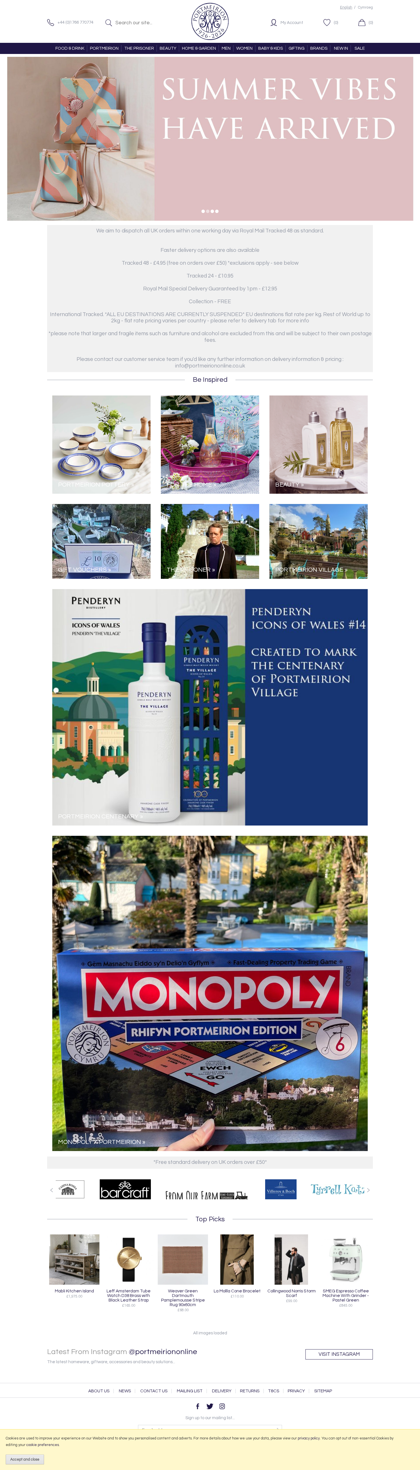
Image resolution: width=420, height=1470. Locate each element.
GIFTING (297, 48)
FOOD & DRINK (69, 48)
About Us (98, 1391)
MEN (226, 48)
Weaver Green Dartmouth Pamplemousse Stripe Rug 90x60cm (183, 1298)
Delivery (221, 1391)
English (346, 7)
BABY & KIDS (270, 48)
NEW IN (341, 48)
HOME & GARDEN (199, 48)
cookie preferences (42, 1445)
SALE (360, 48)
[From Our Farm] (113, 1189)
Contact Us (153, 1391)
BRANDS (318, 48)
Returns (249, 1391)
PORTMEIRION (104, 48)
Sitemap (323, 1391)
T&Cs (273, 1391)
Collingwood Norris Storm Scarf (291, 1293)
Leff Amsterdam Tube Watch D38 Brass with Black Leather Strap (129, 1295)
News (125, 1391)
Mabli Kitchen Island (74, 1291)
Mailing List (190, 1391)
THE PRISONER (139, 48)
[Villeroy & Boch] (185, 1189)
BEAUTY (168, 48)
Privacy (296, 1391)
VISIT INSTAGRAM (339, 1354)
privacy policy (309, 1438)
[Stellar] (308, 1189)
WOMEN (244, 48)
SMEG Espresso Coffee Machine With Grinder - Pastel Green (346, 1295)
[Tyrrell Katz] (244, 1189)
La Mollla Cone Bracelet (237, 1291)
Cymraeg (365, 7)
